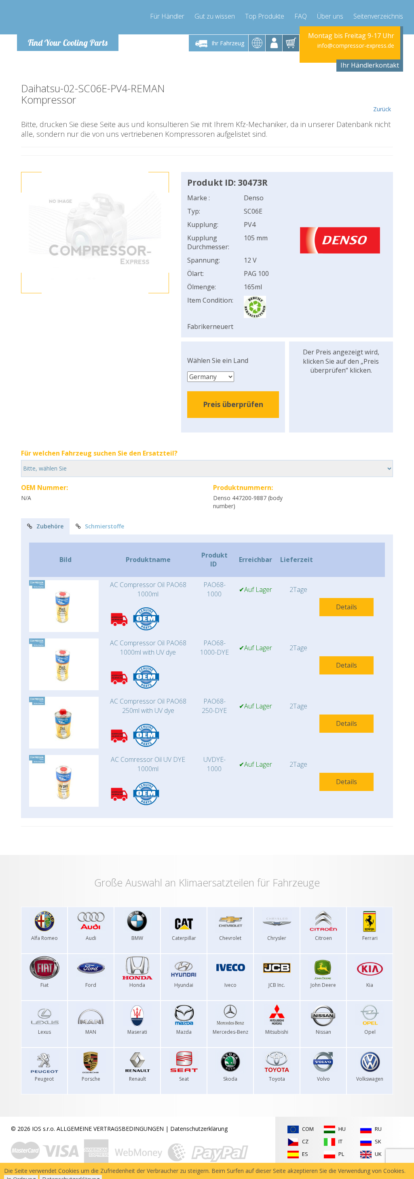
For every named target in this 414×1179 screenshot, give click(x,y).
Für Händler (167, 16)
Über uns (330, 16)
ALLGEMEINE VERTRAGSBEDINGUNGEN (110, 1128)
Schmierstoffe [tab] (104, 526)
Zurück (382, 109)
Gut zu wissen (214, 16)
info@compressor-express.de (355, 45)
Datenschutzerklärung (199, 1128)
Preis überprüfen (233, 404)
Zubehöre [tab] (49, 526)
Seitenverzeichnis (378, 16)
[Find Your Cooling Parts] (65, 18)
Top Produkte (264, 16)
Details (346, 606)
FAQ (300, 16)
